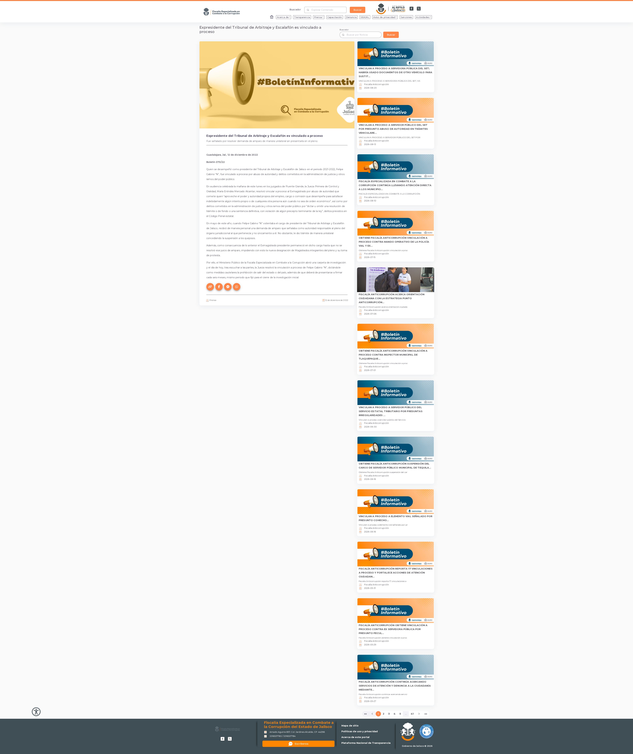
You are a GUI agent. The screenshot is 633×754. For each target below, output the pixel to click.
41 (412, 713)
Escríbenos (301, 743)
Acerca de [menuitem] (283, 17)
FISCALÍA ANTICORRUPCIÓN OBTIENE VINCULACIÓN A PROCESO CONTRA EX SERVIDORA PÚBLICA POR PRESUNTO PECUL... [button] (393, 629)
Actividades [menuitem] (422, 17)
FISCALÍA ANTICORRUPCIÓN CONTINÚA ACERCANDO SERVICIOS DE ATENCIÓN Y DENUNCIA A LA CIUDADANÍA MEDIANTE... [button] (395, 685)
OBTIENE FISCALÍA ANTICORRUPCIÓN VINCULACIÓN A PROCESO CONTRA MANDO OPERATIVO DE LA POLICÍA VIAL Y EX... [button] (394, 241)
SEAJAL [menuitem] (365, 17)
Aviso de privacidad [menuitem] (384, 17)
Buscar (357, 9)
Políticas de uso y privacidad (359, 731)
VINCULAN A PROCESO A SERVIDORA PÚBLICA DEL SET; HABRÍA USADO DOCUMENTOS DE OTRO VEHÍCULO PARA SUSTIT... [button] (395, 72)
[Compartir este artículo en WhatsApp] (237, 287)
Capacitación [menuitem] (334, 17)
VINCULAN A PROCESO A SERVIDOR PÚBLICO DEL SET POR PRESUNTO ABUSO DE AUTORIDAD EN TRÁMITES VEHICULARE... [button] (393, 128)
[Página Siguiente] (419, 713)
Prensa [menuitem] (318, 17)
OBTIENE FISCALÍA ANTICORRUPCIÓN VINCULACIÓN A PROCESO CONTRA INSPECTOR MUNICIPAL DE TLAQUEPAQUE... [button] (393, 354)
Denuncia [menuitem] (351, 17)
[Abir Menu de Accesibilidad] (36, 711)
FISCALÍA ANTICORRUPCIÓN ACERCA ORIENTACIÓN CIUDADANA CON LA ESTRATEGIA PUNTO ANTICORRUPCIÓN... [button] (391, 298)
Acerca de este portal (355, 737)
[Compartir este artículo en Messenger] (228, 287)
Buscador (295, 9)
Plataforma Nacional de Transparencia (366, 742)
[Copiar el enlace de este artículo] (210, 287)
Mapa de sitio (350, 725)
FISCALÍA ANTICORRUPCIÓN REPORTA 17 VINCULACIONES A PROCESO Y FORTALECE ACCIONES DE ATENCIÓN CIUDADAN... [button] (396, 572)
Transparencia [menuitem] (302, 17)
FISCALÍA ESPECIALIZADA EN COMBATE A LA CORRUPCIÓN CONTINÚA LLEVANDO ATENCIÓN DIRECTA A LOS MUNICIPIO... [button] (395, 185)
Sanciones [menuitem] (406, 17)
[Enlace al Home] (272, 17)
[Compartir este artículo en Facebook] (219, 287)
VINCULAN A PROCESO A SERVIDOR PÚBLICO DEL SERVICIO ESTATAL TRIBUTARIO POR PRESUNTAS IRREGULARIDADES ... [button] (390, 411)
